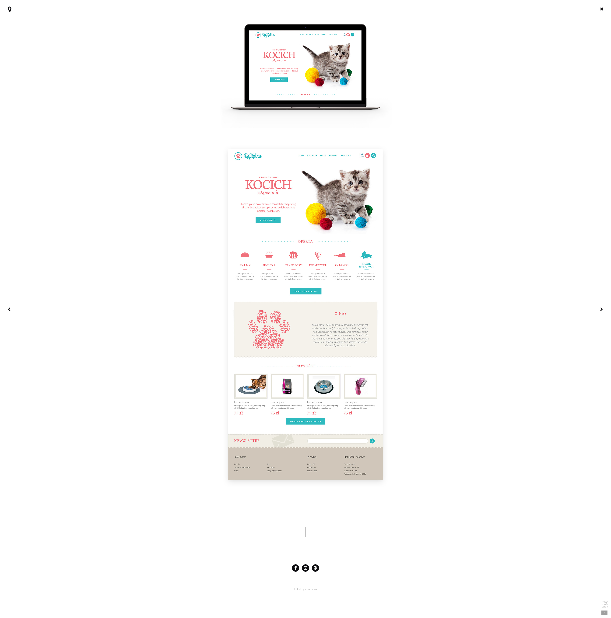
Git (604, 612)
